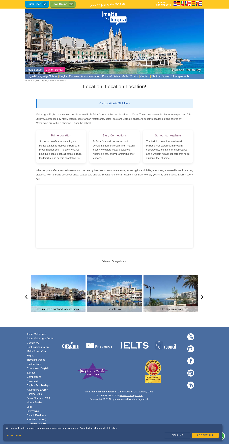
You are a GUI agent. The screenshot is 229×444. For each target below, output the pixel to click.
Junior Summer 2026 (38, 398)
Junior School (54, 69)
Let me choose (13, 435)
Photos (155, 76)
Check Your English (37, 368)
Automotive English (37, 389)
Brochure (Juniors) (37, 423)
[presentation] (26, 297)
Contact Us (33, 342)
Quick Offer (33, 4)
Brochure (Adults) (36, 419)
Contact (145, 76)
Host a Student (35, 402)
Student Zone (34, 364)
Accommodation (90, 76)
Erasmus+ (32, 381)
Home (27, 81)
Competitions (34, 376)
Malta (125, 76)
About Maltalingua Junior (40, 338)
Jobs (29, 406)
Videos (134, 76)
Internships (33, 411)
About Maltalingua (36, 334)
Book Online (59, 4)
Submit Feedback (36, 415)
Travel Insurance (36, 359)
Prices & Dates (111, 76)
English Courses (69, 76)
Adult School (34, 69)
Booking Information (38, 347)
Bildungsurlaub (180, 76)
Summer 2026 (34, 393)
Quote (165, 76)
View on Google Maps (114, 261)
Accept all (205, 435)
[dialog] (112, 432)
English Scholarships (38, 385)
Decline (177, 435)
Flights (30, 355)
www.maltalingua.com (131, 395)
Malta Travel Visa (36, 351)
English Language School (42, 76)
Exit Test (31, 372)
